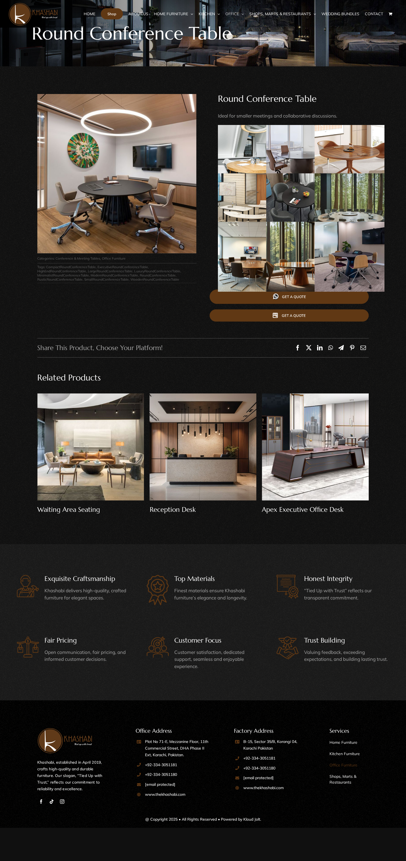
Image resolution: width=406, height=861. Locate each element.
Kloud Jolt (251, 819)
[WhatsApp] (330, 348)
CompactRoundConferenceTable (71, 267)
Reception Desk (60, 509)
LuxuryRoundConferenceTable (157, 271)
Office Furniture (114, 258)
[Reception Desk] (90, 446)
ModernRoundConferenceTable (114, 275)
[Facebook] (297, 348)
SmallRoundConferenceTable (106, 279)
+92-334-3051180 (161, 774)
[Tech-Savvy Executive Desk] (315, 446)
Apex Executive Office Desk (190, 509)
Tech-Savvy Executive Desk (301, 509)
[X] (308, 348)
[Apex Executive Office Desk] (203, 446)
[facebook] (41, 801)
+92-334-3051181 (161, 764)
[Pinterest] (352, 348)
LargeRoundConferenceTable (110, 271)
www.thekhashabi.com (165, 794)
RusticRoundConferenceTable (60, 279)
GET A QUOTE (294, 296)
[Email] (363, 348)
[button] (289, 315)
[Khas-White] (65, 730)
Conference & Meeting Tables (78, 258)
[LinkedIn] (319, 348)
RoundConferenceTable (158, 275)
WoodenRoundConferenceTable (154, 279)
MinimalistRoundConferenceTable (63, 275)
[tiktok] (52, 801)
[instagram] (62, 801)
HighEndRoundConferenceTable (61, 271)
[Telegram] (341, 348)
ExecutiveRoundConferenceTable (122, 267)
